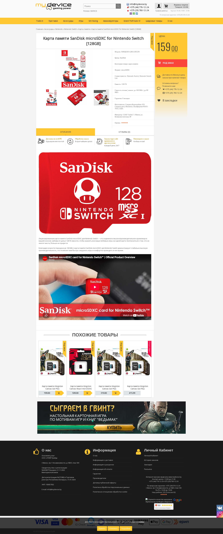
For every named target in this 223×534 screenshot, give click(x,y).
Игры (81, 21)
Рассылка (148, 469)
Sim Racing (93, 21)
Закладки (148, 464)
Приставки (53, 21)
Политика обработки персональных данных (111, 487)
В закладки (169, 100)
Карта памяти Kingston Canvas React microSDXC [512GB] (81, 389)
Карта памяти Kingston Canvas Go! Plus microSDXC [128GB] (52, 389)
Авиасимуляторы (110, 21)
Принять (102, 528)
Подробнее (125, 528)
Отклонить (113, 528)
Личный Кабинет (151, 455)
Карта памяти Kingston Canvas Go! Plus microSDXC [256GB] (109, 389)
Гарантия (97, 473)
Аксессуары (68, 21)
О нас (170, 21)
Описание (65, 131)
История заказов (151, 460)
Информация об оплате (102, 469)
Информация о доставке (103, 460)
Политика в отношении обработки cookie (110, 492)
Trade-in (39, 21)
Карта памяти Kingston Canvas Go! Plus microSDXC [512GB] (137, 389)
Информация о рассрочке (103, 464)
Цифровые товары (154, 21)
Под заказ (168, 63)
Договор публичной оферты (104, 483)
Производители (99, 478)
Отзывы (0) (124, 131)
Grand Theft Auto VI (132, 21)
